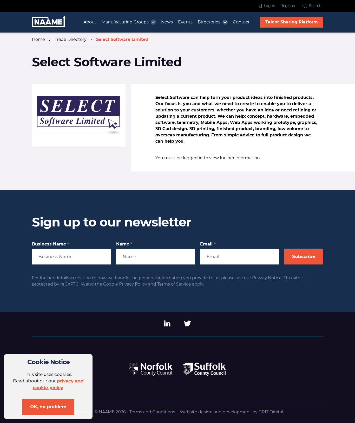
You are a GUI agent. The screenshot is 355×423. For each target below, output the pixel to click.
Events (185, 22)
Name (124, 244)
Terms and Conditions (152, 411)
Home (38, 39)
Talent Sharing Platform (291, 22)
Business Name (50, 244)
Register (288, 5)
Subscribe (303, 256)
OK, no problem (48, 406)
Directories (209, 22)
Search (315, 5)
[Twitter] (187, 325)
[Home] (49, 22)
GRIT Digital (271, 411)
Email (208, 244)
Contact (241, 22)
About (89, 22)
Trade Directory (71, 39)
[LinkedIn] (167, 325)
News (167, 22)
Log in (269, 5)
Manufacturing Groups (125, 22)
